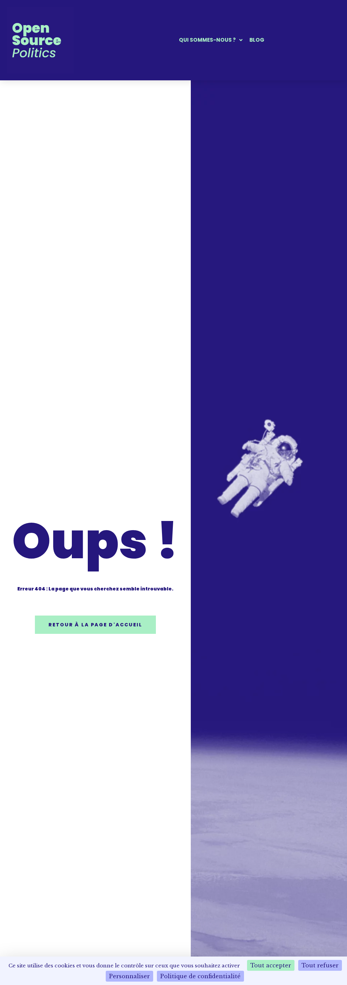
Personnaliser (129, 976)
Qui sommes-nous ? (207, 40)
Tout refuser (320, 965)
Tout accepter (270, 965)
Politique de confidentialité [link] (200, 976)
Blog (256, 40)
